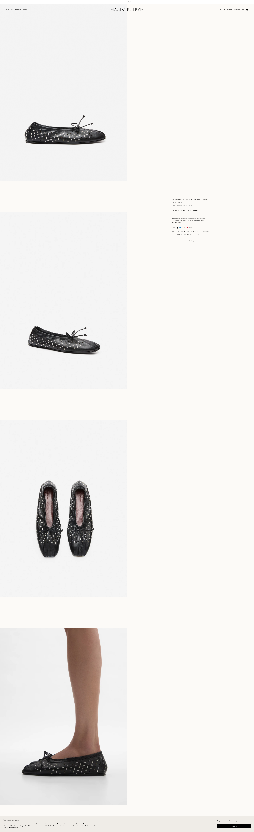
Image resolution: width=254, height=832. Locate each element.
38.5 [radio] (178, 234)
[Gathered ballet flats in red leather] (187, 227)
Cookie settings (233, 821)
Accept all (234, 826)
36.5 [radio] (188, 231)
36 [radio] (184, 231)
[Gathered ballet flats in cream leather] (182, 227)
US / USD (222, 9)
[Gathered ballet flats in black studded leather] (178, 227)
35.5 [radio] (181, 231)
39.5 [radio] (185, 234)
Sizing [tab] (188, 210)
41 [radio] (194, 234)
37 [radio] (191, 231)
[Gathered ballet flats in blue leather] (180, 227)
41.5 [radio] (197, 234)
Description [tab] (175, 210)
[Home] (127, 9)
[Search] (29, 9)
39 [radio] (181, 234)
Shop (7, 9)
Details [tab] (183, 210)
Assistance (237, 9)
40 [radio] (188, 234)
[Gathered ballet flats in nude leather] (185, 227)
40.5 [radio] (191, 234)
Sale (12, 9)
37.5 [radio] (194, 231)
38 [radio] (197, 231)
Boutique (229, 9)
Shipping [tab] (195, 210)
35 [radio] (178, 231)
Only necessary (221, 821)
